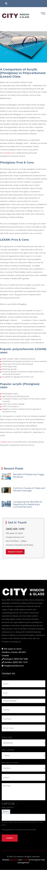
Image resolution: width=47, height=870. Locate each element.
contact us (8, 153)
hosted (25, 860)
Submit (9, 838)
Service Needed (8, 750)
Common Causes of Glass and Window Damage (29, 489)
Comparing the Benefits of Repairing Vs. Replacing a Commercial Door (27, 504)
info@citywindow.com (15, 537)
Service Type (7, 737)
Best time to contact (10, 762)
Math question (7, 807)
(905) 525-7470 (15, 529)
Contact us (4, 442)
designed (14, 860)
